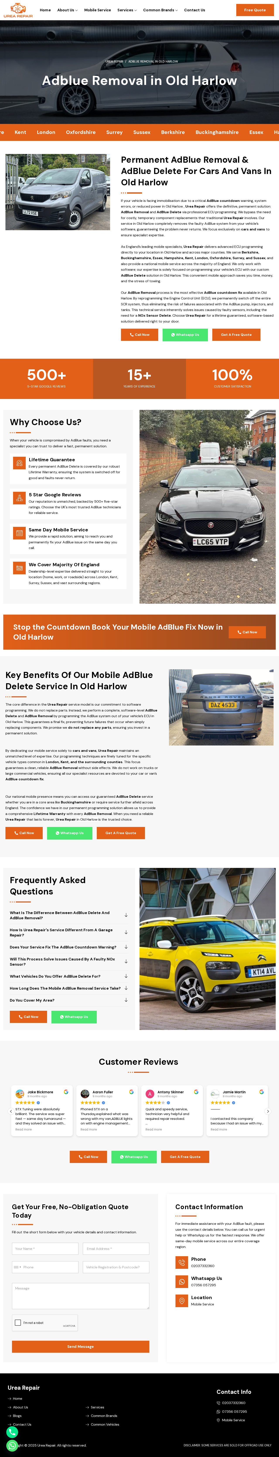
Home (45, 10)
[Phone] (181, 1262)
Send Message (80, 1346)
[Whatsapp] (12, 1446)
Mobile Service (97, 10)
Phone (198, 1259)
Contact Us (194, 10)
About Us (65, 10)
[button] (268, 1111)
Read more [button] (23, 1130)
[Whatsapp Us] (181, 1281)
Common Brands (158, 10)
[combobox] (17, 1267)
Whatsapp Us (206, 1278)
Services (125, 10)
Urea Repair (114, 61)
